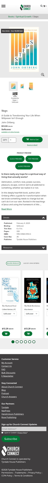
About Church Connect (12, 386)
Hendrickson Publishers (12, 414)
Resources (7, 247)
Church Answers (9, 396)
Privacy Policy (22, 433)
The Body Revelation (32, 306)
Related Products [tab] (13, 263)
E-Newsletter (7, 376)
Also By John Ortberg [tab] (31, 263)
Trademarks (20, 472)
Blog (3, 390)
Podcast (5, 393)
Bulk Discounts (8, 372)
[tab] (13, 86)
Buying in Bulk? (32, 145)
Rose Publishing (8, 417)
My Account (6, 362)
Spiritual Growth (23, 16)
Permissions (7, 472)
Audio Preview (24, 166)
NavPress (5, 410)
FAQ (3, 369)
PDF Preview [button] (33, 159)
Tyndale (5, 407)
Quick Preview (16, 159)
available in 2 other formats (10, 132)
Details (6, 217)
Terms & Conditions (23, 475)
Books (11, 16)
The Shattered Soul (9, 306)
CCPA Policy (6, 475)
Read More (6, 209)
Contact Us (6, 366)
